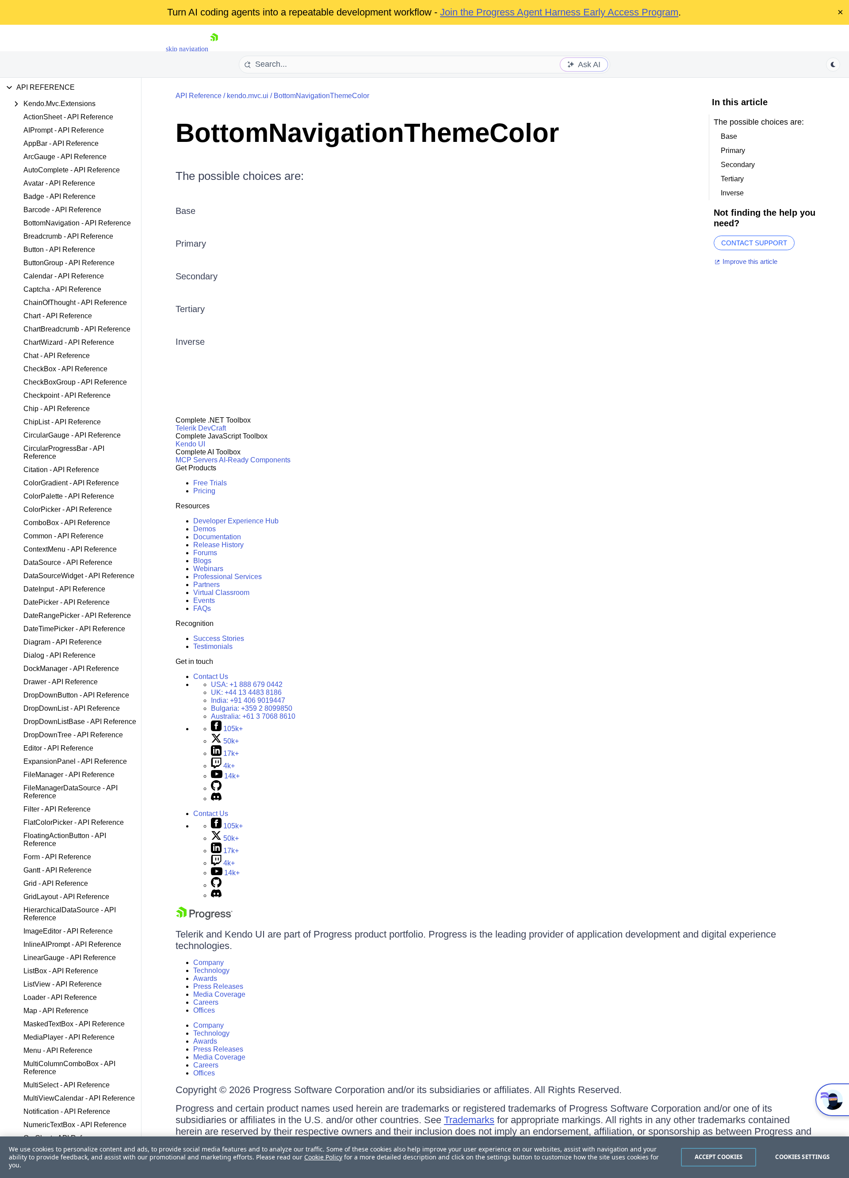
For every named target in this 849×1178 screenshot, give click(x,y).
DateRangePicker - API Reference (77, 615)
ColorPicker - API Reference (67, 509)
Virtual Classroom (221, 592)
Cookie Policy (323, 1157)
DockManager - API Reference (71, 668)
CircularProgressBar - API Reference (63, 452)
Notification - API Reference (66, 1111)
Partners (206, 584)
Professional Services (227, 576)
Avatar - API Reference (59, 183)
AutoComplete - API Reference (71, 170)
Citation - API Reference (61, 469)
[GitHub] (216, 788)
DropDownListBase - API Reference (79, 721)
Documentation (217, 537)
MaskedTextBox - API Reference (74, 1024)
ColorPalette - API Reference (68, 496)
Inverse (190, 342)
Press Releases (218, 986)
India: (248, 700)
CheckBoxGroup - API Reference (75, 382)
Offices (204, 1010)
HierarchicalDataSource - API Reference (69, 914)
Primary (191, 243)
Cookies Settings (802, 1157)
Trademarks (469, 1119)
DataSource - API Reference (67, 562)
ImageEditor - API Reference (68, 931)
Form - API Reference (57, 857)
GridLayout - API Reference (66, 896)
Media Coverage (219, 994)
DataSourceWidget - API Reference (78, 575)
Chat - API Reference (56, 355)
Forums (205, 553)
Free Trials (210, 483)
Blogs (202, 560)
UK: (246, 692)
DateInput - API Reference (64, 589)
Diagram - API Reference (62, 642)
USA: (247, 684)
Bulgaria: (251, 708)
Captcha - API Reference (62, 289)
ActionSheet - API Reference (68, 117)
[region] (424, 1157)
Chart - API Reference (57, 316)
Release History (218, 545)
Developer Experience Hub (236, 521)
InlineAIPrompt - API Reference (72, 944)
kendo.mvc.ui (247, 95)
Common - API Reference (63, 536)
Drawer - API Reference (60, 682)
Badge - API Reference (59, 196)
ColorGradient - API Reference (71, 483)
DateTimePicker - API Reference (74, 629)
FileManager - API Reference (69, 774)
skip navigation (187, 49)
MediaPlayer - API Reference (69, 1037)
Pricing (204, 491)
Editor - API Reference (58, 748)
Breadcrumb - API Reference (68, 236)
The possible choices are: (240, 176)
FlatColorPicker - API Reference (73, 822)
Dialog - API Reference (59, 655)
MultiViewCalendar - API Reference (79, 1098)
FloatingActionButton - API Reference (64, 839)
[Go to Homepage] (214, 49)
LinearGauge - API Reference (69, 957)
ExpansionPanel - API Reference (75, 761)
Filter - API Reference (57, 809)
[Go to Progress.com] (204, 917)
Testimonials (213, 646)
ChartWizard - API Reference (68, 342)
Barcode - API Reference (62, 209)
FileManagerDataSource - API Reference (70, 792)
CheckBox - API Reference (65, 369)
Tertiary (190, 309)
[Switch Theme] (833, 64)
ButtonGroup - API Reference (69, 263)
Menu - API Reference (57, 1050)
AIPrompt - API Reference (63, 130)
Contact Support (754, 243)
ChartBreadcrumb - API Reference (76, 329)
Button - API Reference (59, 249)
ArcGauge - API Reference (65, 156)
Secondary (197, 276)
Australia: (253, 716)
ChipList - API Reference (62, 422)
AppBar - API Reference (61, 143)
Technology (211, 970)
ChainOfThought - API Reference (75, 302)
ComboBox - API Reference (66, 522)
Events (204, 600)
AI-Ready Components (255, 460)
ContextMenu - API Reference (70, 549)
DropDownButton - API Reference (76, 695)
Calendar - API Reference (63, 276)
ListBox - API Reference (60, 971)
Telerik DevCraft (201, 428)
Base (185, 211)
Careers (205, 1002)
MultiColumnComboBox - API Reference (69, 1067)
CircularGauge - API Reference (72, 435)
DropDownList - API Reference (71, 708)
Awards (205, 978)
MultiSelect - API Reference (66, 1085)
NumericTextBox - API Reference (74, 1124)
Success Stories (218, 638)
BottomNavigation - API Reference (77, 223)
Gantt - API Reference (57, 870)
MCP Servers (197, 460)
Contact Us (210, 676)
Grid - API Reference (55, 883)
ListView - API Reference (62, 984)
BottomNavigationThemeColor (321, 95)
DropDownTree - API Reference (73, 735)
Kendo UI (190, 444)
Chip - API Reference (56, 408)
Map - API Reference (55, 1010)
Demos (204, 529)
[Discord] (216, 798)
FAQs (202, 608)
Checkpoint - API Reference (67, 395)
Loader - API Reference (60, 997)
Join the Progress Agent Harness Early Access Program (559, 12)
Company (208, 962)
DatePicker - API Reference (66, 602)
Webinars (208, 568)
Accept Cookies (719, 1157)
